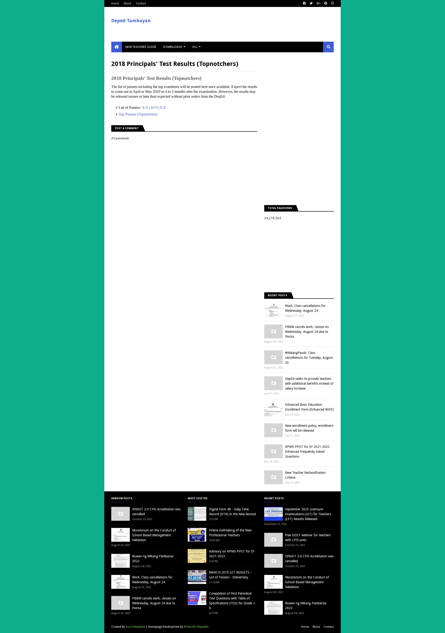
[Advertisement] (299, 128)
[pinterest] (325, 3)
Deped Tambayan (131, 20)
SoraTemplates (135, 626)
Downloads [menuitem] (172, 47)
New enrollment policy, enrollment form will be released (309, 428)
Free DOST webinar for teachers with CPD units (308, 537)
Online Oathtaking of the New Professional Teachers (230, 532)
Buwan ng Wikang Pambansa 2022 (152, 558)
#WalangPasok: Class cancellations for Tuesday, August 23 (309, 357)
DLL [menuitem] (194, 47)
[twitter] (311, 3)
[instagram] (332, 3)
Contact (141, 3)
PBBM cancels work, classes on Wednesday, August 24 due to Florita (307, 331)
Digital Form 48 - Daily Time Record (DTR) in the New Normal (232, 511)
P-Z (163, 107)
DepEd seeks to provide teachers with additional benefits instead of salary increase (309, 383)
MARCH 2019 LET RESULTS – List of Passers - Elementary (230, 575)
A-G (145, 107)
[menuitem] (116, 47)
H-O (154, 107)
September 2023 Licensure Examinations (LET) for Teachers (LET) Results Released (308, 514)
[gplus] (318, 3)
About (127, 3)
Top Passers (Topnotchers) (138, 114)
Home (115, 3)
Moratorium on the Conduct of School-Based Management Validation (154, 535)
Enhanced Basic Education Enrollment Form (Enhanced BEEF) (309, 407)
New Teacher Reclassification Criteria (305, 475)
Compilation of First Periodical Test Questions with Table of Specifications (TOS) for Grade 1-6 (232, 601)
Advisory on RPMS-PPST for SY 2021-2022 (231, 553)
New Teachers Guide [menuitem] (140, 47)
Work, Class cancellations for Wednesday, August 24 (305, 308)
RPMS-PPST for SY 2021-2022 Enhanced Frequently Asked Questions (307, 451)
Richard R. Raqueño (196, 626)
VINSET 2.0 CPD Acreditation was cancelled (156, 511)
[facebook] (304, 3)
